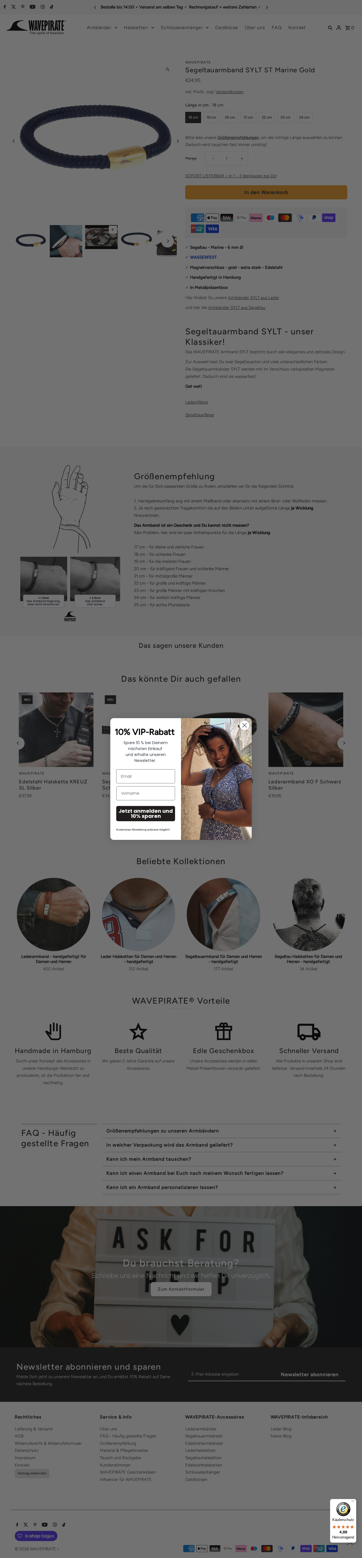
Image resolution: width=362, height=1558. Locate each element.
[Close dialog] (244, 725)
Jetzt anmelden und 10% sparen (145, 813)
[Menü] (353, 1502)
